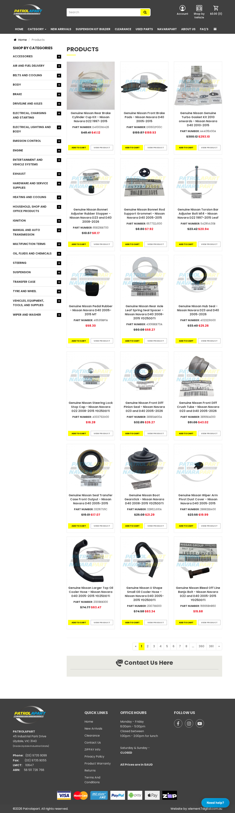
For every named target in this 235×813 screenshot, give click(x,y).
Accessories (23, 56)
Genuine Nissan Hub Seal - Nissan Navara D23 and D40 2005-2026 (198, 310)
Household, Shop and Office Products (29, 209)
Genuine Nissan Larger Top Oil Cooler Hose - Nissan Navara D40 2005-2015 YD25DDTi (90, 592)
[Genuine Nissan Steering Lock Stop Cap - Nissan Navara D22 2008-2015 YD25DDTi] (91, 375)
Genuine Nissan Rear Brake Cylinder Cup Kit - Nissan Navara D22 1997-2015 (91, 117)
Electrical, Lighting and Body (32, 129)
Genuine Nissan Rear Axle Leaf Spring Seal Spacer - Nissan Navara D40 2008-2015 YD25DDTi (144, 312)
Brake (17, 94)
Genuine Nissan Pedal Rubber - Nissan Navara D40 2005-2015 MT (91, 310)
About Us (188, 29)
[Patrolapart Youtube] (200, 723)
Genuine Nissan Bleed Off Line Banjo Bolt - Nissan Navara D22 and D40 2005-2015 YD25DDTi (198, 594)
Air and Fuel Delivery (28, 66)
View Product (102, 147)
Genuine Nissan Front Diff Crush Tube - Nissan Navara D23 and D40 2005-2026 (198, 407)
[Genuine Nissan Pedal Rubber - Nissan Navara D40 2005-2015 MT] (91, 279)
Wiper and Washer (27, 315)
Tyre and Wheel (24, 291)
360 (201, 646)
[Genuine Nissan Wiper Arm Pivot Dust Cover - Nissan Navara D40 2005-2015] (198, 468)
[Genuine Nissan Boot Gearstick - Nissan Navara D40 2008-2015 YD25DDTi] (144, 468)
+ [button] (59, 57)
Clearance (123, 29)
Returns (90, 770)
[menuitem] (216, 12)
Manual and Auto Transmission (26, 232)
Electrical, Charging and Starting (29, 115)
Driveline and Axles (27, 103)
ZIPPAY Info (92, 749)
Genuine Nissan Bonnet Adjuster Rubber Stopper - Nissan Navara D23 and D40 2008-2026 (91, 215)
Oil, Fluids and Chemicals (32, 253)
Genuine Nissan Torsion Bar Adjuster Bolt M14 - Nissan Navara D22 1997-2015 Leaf (198, 213)
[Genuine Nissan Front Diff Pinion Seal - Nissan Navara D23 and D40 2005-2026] (144, 375)
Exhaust (19, 174)
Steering (19, 263)
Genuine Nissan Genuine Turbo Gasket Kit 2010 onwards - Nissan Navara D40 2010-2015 (198, 119)
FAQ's (204, 29)
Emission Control (27, 141)
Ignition (19, 220)
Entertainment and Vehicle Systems (28, 162)
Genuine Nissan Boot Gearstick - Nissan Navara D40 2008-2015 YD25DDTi (144, 499)
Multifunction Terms (29, 244)
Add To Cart (79, 147)
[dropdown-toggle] (215, 29)
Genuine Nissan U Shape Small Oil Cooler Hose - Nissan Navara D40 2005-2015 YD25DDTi (144, 594)
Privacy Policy (94, 756)
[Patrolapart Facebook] (178, 723)
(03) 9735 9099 (36, 755)
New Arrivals (61, 29)
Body (17, 85)
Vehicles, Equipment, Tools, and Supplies (28, 303)
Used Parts (144, 29)
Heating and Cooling (29, 197)
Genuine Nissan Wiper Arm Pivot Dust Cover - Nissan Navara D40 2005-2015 (198, 499)
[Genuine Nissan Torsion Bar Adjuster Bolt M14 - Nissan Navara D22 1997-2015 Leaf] (198, 182)
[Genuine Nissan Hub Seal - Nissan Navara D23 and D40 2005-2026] (198, 279)
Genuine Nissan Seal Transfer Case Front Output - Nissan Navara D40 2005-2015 (91, 499)
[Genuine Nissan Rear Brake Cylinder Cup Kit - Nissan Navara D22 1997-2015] (91, 86)
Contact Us (92, 742)
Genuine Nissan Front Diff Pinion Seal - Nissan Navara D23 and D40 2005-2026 (144, 407)
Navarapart (167, 29)
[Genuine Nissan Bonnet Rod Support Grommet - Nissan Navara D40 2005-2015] (144, 182)
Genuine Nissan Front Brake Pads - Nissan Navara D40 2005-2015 (144, 117)
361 (211, 646)
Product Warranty (97, 763)
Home (19, 29)
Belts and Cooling (27, 75)
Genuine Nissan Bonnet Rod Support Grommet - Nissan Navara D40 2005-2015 (144, 213)
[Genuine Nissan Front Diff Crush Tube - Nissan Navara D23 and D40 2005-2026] (198, 375)
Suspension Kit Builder (93, 29)
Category (36, 29)
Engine (18, 150)
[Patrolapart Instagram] (189, 723)
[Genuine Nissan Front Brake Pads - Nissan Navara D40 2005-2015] (144, 86)
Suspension (22, 272)
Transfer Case (24, 282)
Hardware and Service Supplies (30, 185)
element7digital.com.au (205, 809)
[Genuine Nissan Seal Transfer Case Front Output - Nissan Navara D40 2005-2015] (91, 468)
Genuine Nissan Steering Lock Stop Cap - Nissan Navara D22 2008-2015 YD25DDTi (91, 407)
